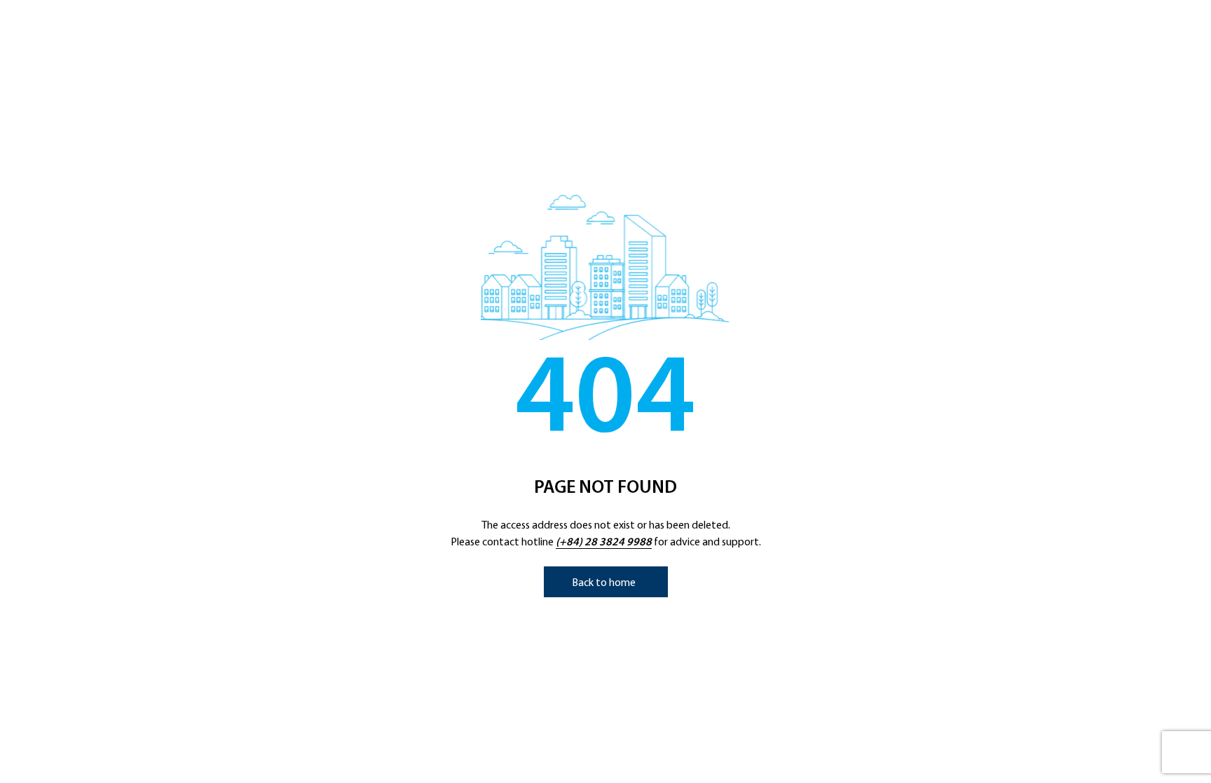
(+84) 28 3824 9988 (604, 542)
